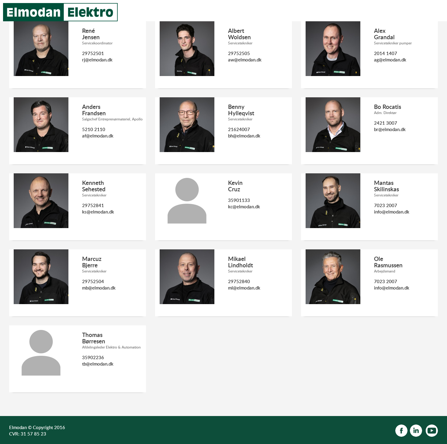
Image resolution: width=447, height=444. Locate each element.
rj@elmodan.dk (97, 60)
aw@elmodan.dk (245, 60)
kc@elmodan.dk (244, 206)
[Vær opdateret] (401, 430)
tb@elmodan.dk (97, 364)
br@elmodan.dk (390, 129)
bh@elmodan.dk (244, 136)
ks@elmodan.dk (98, 212)
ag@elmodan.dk (390, 60)
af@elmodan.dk (97, 136)
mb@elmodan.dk (99, 288)
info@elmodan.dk (391, 212)
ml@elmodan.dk (244, 288)
